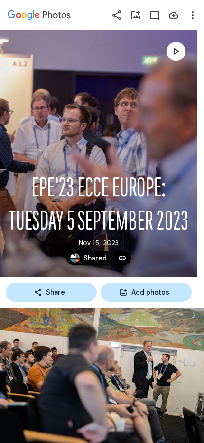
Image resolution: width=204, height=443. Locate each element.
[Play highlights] (176, 51)
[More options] (192, 15)
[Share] (116, 15)
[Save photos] (173, 15)
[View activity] (154, 15)
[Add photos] (135, 15)
